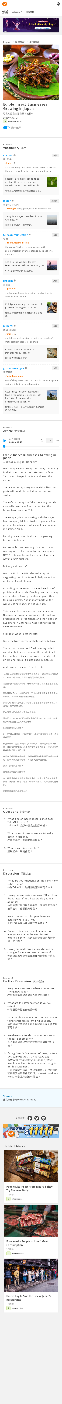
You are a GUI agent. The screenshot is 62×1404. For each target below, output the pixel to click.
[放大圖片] (31, 72)
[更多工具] (57, 441)
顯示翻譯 (16, 127)
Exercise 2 (8, 427)
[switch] (6, 127)
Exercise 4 (8, 870)
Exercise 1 (8, 144)
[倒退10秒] (42, 441)
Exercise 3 (8, 808)
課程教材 (30, 11)
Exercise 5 (8, 977)
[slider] (4, 446)
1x (49, 440)
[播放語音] (15, 156)
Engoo (7, 42)
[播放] (5, 441)
